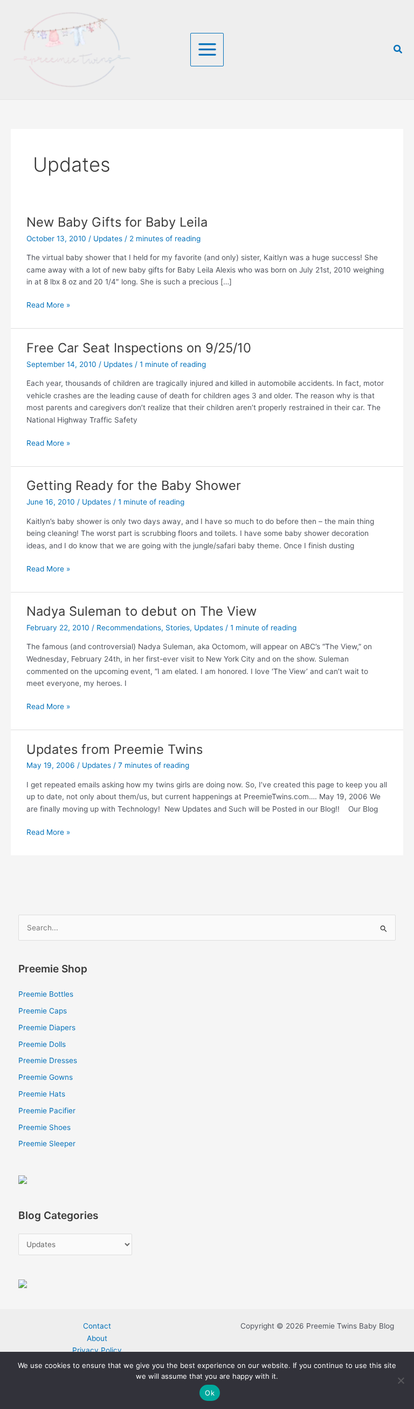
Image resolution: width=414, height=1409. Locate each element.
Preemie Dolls (42, 1044)
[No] (400, 1380)
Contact (97, 1326)
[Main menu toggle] (207, 49)
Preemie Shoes (44, 1127)
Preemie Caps (42, 1010)
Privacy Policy (97, 1350)
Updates (107, 238)
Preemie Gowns (45, 1077)
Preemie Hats (41, 1094)
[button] (398, 49)
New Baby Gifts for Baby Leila (117, 222)
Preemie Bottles (45, 994)
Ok (210, 1392)
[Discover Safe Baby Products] (22, 1282)
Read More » (48, 304)
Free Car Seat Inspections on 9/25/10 (138, 348)
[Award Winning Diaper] (22, 1179)
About (97, 1338)
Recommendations (128, 627)
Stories (177, 627)
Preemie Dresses (47, 1060)
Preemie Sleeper (46, 1143)
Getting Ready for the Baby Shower (133, 485)
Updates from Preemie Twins (114, 749)
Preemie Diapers (46, 1027)
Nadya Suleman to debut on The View (141, 611)
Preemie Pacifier (46, 1110)
